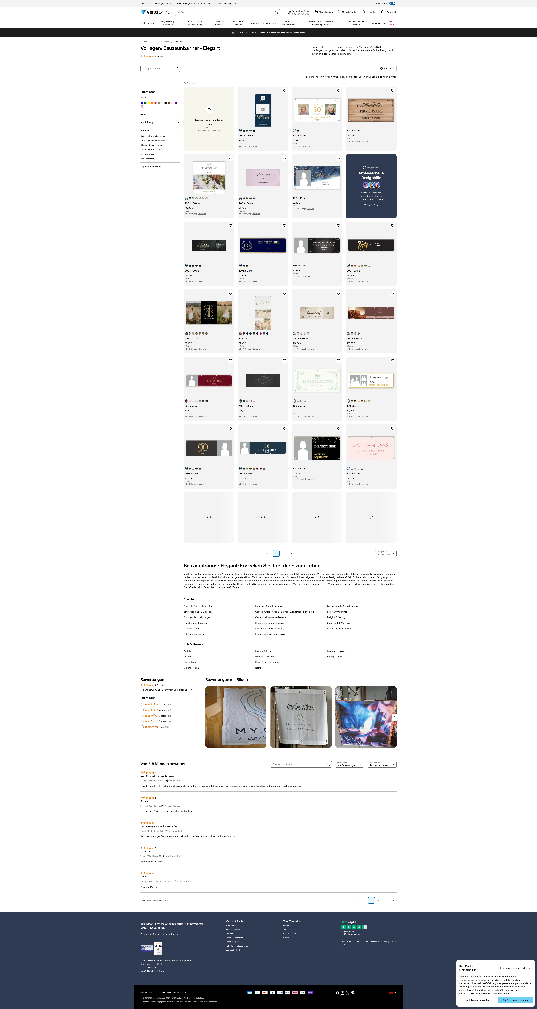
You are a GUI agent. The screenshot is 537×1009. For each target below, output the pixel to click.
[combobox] (225, 12)
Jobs (285, 929)
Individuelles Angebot (225, 3)
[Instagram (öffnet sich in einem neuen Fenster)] (342, 993)
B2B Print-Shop (205, 3)
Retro (258, 667)
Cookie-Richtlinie (500, 993)
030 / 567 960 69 (147, 992)
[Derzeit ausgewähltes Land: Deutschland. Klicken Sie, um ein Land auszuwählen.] (393, 992)
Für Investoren (289, 933)
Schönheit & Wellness (338, 622)
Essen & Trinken (192, 628)
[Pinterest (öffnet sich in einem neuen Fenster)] (352, 993)
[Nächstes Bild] (395, 717)
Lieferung (216, 130)
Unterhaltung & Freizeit (339, 628)
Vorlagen (165, 41)
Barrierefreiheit (233, 950)
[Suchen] (276, 12)
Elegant (178, 41)
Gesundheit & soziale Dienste (270, 617)
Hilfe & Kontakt (233, 929)
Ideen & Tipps (232, 941)
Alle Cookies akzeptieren (515, 1000)
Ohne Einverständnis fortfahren (515, 967)
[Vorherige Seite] (267, 553)
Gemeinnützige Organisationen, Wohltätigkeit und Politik (285, 611)
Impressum (166, 992)
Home (158, 992)
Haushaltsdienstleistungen (269, 622)
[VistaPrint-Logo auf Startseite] (155, 12)
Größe (143, 114)
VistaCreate (145, 3)
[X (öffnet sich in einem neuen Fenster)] (347, 993)
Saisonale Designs (336, 651)
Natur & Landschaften (267, 662)
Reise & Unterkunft (337, 611)
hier (303, 32)
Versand (229, 933)
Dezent (187, 656)
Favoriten (389, 68)
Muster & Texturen (265, 656)
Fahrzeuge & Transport (196, 634)
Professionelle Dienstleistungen (343, 606)
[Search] (328, 764)
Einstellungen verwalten (477, 1000)
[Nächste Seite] (291, 553)
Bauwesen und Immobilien (198, 611)
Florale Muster (191, 662)
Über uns (287, 925)
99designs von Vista (164, 3)
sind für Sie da (152, 934)
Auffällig (188, 651)
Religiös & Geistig (336, 617)
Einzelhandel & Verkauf (196, 622)
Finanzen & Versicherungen (269, 606)
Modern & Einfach (264, 651)
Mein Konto (231, 925)
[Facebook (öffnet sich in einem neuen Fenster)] (337, 993)
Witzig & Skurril (335, 656)
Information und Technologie (270, 628)
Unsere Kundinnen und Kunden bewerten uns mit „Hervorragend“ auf (368, 943)
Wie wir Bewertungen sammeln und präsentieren (166, 689)
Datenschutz (178, 992)
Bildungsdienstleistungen (197, 617)
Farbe (143, 97)
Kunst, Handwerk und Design (270, 634)
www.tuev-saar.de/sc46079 (151, 969)
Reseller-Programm (186, 3)
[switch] (385, 3)
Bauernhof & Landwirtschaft (199, 606)
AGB (186, 992)
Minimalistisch (191, 667)
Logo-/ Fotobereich (150, 166)
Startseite (144, 41)
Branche (144, 130)
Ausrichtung (147, 122)
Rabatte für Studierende (237, 946)
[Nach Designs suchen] (177, 68)
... (155, 42)
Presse (286, 937)
